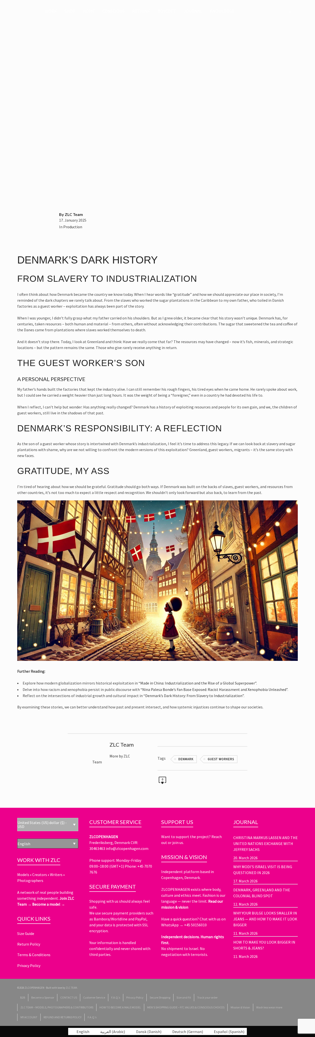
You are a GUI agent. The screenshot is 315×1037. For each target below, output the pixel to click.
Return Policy (28, 944)
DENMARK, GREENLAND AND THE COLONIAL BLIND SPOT (261, 892)
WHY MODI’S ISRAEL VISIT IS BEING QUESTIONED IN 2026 (262, 869)
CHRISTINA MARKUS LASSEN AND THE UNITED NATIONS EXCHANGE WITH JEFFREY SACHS (265, 843)
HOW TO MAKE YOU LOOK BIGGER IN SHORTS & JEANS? (264, 945)
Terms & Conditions (33, 954)
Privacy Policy (28, 965)
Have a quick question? (180, 918)
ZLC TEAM (71, 987)
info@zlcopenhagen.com (127, 848)
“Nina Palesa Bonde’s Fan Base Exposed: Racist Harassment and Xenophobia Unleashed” (214, 689)
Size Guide (25, 933)
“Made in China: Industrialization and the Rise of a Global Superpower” (197, 683)
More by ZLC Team (111, 759)
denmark (185, 759)
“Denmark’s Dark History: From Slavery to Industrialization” (193, 695)
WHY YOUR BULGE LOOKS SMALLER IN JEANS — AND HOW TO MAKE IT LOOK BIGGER (265, 919)
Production (72, 226)
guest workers (221, 759)
